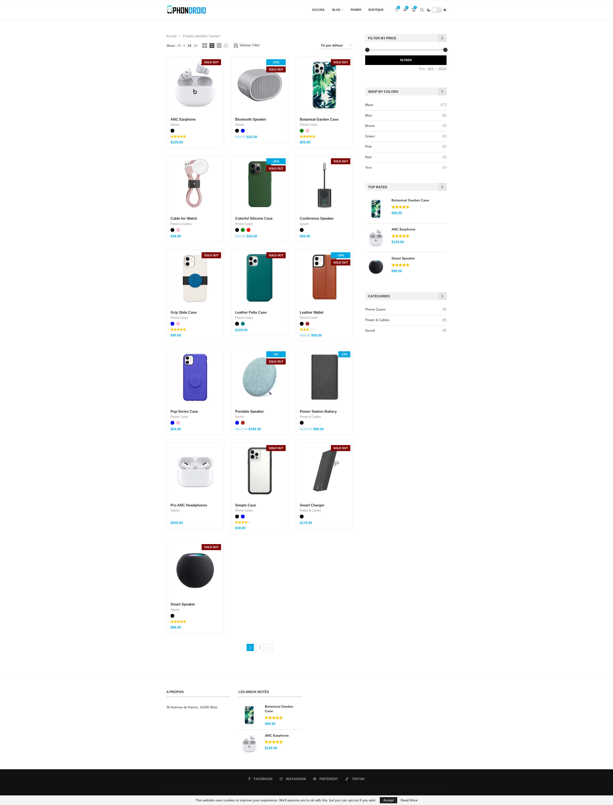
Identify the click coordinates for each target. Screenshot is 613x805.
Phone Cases (309, 124)
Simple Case (245, 505)
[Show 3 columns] (212, 45)
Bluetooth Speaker (250, 119)
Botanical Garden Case (319, 119)
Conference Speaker (317, 218)
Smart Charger (312, 505)
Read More (409, 800)
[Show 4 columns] (219, 45)
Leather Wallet (312, 312)
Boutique (376, 10)
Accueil (318, 10)
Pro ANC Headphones (188, 505)
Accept (388, 800)
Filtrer (406, 60)
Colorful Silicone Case (253, 218)
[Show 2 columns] (204, 45)
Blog (336, 10)
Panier (356, 10)
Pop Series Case (184, 411)
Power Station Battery (318, 411)
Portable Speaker (249, 411)
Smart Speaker (182, 604)
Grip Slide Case (183, 312)
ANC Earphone (183, 119)
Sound (174, 124)
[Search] (422, 9)
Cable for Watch (183, 218)
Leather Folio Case (251, 312)
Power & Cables (181, 224)
